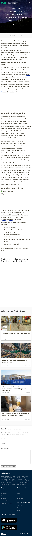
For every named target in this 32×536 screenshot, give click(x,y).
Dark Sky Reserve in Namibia (10, 121)
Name (3, 438)
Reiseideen (4, 496)
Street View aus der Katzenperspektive (16, 333)
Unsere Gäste (4, 501)
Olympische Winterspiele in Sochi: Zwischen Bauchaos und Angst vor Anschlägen (14, 389)
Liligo (15, 8)
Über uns (3, 506)
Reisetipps (4, 498)
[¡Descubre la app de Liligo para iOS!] (9, 520)
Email (3, 443)
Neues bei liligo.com (6, 503)
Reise (18, 491)
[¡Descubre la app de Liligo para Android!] (9, 527)
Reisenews (16, 25)
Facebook (19, 505)
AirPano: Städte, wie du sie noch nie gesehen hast (14, 361)
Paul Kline (24, 248)
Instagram (19, 510)
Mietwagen (20, 496)
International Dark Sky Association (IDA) (14, 84)
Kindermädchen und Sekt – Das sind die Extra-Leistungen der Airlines (16, 414)
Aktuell (3, 491)
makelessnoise (9, 248)
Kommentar (5, 448)
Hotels (19, 493)
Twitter (19, 508)
